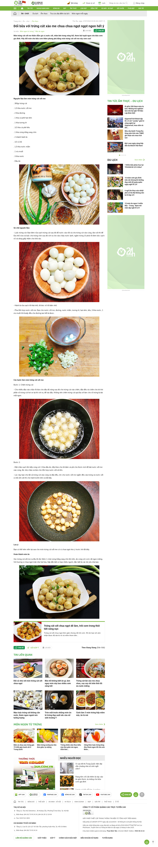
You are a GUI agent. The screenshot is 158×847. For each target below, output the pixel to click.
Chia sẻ (101, 31)
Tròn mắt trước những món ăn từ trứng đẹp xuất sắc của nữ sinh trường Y (58, 715)
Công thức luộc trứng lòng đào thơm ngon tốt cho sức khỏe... (94, 747)
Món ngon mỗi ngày (80, 13)
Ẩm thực (73, 8)
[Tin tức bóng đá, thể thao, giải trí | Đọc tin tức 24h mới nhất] (20, 3)
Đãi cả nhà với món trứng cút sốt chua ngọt (28, 682)
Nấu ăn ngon (39, 31)
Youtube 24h (105, 794)
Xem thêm (99, 724)
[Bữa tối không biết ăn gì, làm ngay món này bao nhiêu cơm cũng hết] (59, 668)
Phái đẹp (131, 8)
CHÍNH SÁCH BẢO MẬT (68, 838)
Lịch (103, 3)
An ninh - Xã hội (55, 802)
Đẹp (64, 8)
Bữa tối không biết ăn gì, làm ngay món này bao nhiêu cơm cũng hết (58, 683)
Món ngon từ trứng (26, 31)
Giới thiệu (42, 838)
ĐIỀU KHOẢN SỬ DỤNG (89, 838)
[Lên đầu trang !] (153, 842)
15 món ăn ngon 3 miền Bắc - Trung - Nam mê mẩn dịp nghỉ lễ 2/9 (134, 205)
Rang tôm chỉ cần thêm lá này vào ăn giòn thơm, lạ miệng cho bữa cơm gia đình (89, 779)
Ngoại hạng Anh (43, 8)
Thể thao (107, 802)
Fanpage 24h (52, 794)
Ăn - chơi (25, 14)
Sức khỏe (120, 8)
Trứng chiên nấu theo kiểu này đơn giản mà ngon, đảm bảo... (70, 747)
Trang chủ (17, 21)
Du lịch (35, 13)
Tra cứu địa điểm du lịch (59, 13)
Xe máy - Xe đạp (107, 8)
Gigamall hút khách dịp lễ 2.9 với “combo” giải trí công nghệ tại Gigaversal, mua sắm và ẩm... (134, 123)
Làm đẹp (83, 8)
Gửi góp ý (34, 648)
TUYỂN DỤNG (107, 838)
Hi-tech (68, 802)
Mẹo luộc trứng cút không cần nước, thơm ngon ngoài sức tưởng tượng (27, 715)
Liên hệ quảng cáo (24, 838)
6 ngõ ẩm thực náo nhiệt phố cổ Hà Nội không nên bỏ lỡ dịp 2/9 (134, 193)
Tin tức (30, 8)
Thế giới (41, 802)
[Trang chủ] (17, 13)
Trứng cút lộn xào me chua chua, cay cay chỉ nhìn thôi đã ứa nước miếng (89, 683)
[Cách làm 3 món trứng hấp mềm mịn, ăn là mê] (90, 700)
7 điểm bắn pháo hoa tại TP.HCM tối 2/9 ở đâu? (134, 166)
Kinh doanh (79, 802)
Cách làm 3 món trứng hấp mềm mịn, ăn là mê (90, 713)
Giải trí (141, 8)
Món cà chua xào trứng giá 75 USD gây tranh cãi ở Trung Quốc (24, 747)
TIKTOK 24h (87, 794)
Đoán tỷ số (90, 3)
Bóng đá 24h (70, 794)
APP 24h (22, 794)
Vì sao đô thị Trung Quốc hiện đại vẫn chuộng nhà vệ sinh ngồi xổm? (88, 766)
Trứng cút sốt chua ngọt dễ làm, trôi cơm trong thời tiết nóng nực (72, 627)
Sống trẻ (94, 8)
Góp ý (52, 838)
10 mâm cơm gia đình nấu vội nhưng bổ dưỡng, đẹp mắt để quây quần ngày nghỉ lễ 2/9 (134, 181)
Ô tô (117, 802)
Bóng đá (56, 8)
